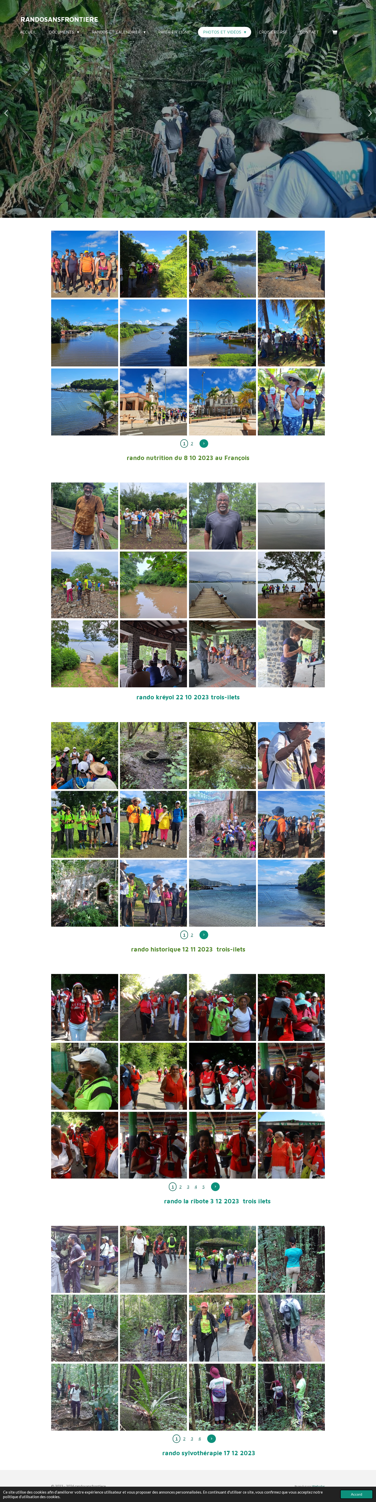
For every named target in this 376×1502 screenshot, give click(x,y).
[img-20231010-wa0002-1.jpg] (222, 264)
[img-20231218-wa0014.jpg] (153, 1397)
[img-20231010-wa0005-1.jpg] (153, 333)
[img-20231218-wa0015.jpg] (222, 1397)
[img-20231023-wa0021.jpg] (153, 653)
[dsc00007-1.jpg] (222, 1076)
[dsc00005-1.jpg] (153, 1076)
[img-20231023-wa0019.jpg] (84, 653)
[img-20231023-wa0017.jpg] (291, 515)
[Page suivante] (204, 443)
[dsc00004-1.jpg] (291, 1007)
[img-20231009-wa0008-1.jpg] (84, 264)
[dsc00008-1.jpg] (84, 1145)
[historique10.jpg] (153, 893)
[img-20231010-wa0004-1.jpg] (84, 333)
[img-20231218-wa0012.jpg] (84, 1397)
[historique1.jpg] (84, 755)
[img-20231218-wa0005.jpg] (153, 1328)
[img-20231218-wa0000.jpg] (153, 1259)
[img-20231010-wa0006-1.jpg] (291, 333)
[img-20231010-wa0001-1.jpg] (153, 264)
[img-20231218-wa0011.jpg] (222, 1328)
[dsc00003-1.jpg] (84, 1007)
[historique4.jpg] (153, 824)
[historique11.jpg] (222, 893)
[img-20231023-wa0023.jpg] (291, 653)
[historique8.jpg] (84, 893)
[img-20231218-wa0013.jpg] (291, 1328)
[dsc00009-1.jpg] (291, 1076)
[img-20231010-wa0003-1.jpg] (291, 264)
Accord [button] (356, 1494)
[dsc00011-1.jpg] (222, 1145)
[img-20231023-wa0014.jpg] (153, 515)
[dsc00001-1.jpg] (153, 1007)
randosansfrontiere (59, 19)
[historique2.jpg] (222, 755)
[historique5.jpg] (291, 755)
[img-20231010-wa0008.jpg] (222, 333)
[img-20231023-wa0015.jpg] (84, 585)
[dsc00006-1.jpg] (84, 1076)
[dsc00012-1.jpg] (291, 1145)
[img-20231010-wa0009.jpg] (153, 401)
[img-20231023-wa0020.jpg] (222, 585)
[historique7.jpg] (222, 824)
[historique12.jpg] (291, 893)
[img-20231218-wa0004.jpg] (84, 1328)
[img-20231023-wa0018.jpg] (291, 585)
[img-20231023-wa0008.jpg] (222, 515)
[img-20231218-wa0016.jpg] (291, 1397)
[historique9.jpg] (291, 824)
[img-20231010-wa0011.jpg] (291, 401)
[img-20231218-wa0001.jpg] (222, 1259)
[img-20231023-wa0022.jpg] (222, 653)
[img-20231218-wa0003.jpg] (291, 1259)
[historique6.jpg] (84, 824)
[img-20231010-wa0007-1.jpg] (84, 401)
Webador (318, 1486)
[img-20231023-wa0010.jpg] (84, 515)
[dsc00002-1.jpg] (222, 1007)
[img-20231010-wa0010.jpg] (222, 401)
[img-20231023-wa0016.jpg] (153, 585)
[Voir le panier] (334, 32)
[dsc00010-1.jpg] (153, 1145)
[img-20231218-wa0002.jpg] (84, 1259)
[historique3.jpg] (153, 755)
